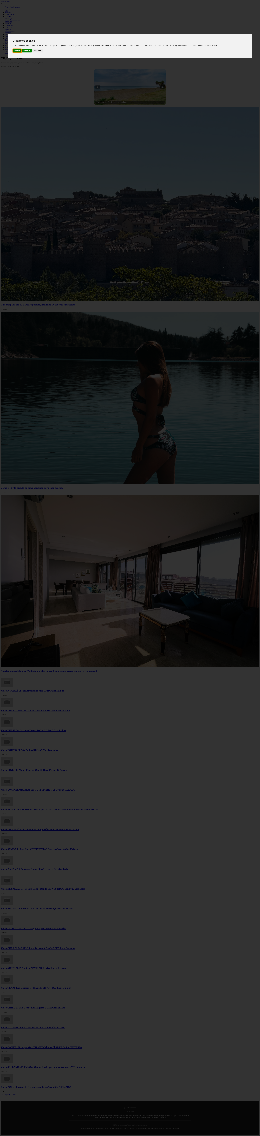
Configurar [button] (37, 50)
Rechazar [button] (26, 50)
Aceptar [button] (17, 50)
